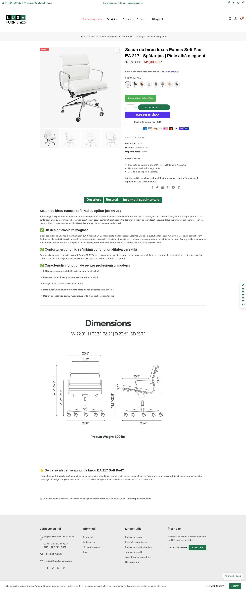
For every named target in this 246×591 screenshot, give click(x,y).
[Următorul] (116, 87)
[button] (243, 294)
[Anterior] (44, 87)
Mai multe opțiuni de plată (147, 122)
